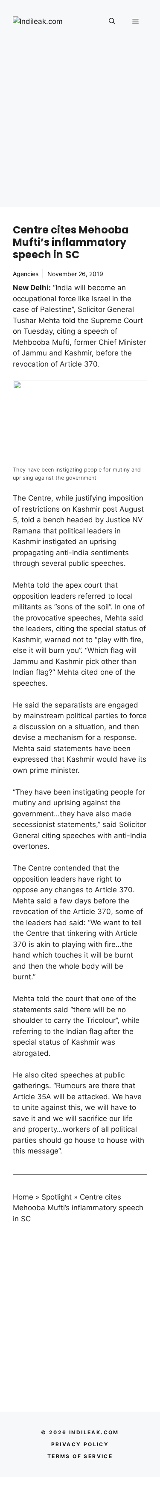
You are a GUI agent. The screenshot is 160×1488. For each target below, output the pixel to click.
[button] (112, 21)
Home (23, 1197)
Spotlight (56, 1197)
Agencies (25, 273)
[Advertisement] (80, 127)
